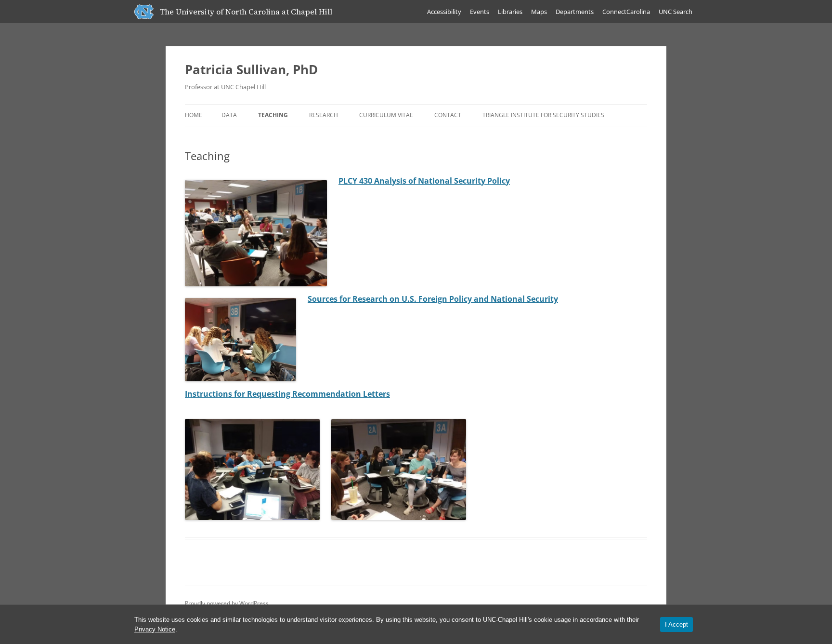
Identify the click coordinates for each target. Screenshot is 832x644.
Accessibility (444, 11)
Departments (575, 11)
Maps (539, 11)
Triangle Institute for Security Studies (543, 115)
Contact (447, 115)
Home (193, 115)
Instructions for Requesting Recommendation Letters (287, 394)
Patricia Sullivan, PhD (251, 69)
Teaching (273, 115)
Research (323, 115)
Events (479, 11)
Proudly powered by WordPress (227, 603)
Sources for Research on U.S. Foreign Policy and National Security (433, 299)
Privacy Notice (154, 629)
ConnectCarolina (626, 11)
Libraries (510, 11)
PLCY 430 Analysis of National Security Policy (424, 180)
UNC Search (675, 11)
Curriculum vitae (386, 115)
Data (229, 115)
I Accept (676, 624)
